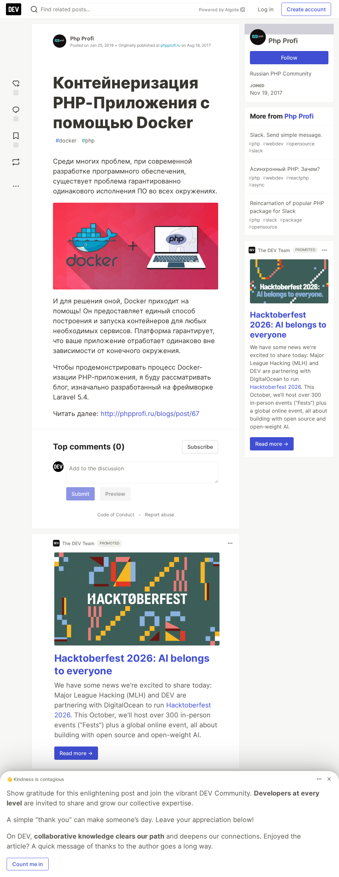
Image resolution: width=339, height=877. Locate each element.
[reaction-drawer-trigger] (15, 87)
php (88, 140)
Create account (306, 9)
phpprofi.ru (170, 45)
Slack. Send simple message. (285, 142)
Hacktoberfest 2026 (275, 387)
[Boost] (15, 162)
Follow (289, 57)
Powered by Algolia (219, 9)
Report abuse (159, 514)
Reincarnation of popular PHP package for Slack (286, 215)
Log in (265, 9)
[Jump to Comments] (15, 113)
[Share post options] (16, 186)
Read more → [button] (76, 753)
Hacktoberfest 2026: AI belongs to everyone (288, 324)
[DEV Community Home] (13, 9)
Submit (80, 493)
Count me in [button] (27, 864)
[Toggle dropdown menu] (230, 543)
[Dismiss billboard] (329, 779)
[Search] (34, 9)
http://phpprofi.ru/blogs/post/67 (150, 414)
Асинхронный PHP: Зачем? (284, 176)
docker (66, 140)
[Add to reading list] (15, 139)
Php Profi (82, 38)
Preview (115, 493)
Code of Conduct (115, 514)
